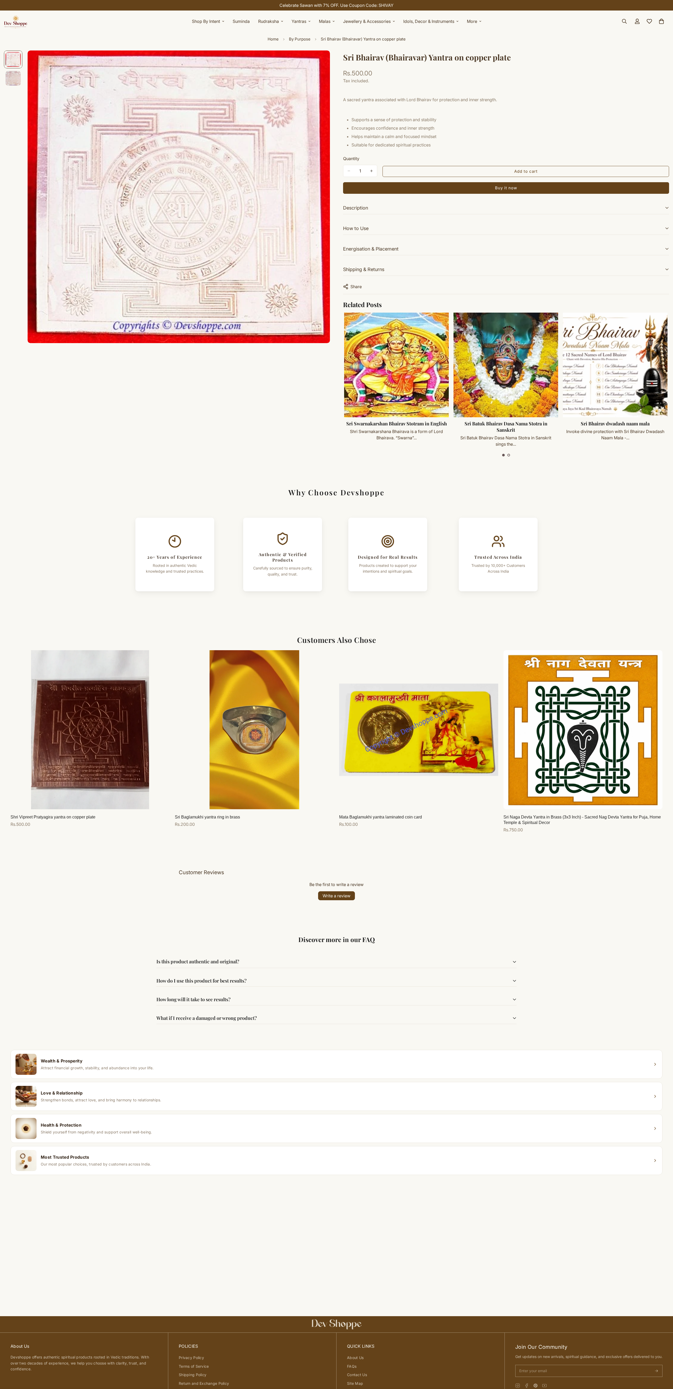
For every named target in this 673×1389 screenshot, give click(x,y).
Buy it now (506, 187)
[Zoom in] (319, 62)
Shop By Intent (206, 21)
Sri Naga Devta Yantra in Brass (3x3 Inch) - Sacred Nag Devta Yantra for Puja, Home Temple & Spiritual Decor (582, 820)
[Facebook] (526, 1385)
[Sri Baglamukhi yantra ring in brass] (254, 729)
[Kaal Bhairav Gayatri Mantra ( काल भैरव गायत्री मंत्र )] (615, 365)
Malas (324, 21)
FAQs (351, 1366)
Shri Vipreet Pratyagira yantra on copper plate (53, 817)
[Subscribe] (656, 1371)
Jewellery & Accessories (367, 21)
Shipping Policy (192, 1374)
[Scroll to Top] (663, 1360)
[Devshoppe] (16, 21)
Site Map (355, 1383)
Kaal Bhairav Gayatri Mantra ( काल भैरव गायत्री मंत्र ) (615, 426)
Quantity (351, 158)
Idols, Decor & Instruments (428, 21)
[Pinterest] (535, 1385)
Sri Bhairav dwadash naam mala (505, 423)
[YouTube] (544, 1385)
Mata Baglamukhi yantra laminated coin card (380, 817)
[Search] (624, 21)
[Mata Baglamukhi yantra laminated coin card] (418, 729)
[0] (661, 21)
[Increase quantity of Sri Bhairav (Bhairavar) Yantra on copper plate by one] (371, 171)
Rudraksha (268, 21)
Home (273, 39)
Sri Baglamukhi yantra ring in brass (207, 817)
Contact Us (357, 1374)
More (472, 21)
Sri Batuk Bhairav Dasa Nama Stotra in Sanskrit (396, 426)
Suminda (241, 21)
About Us (355, 1357)
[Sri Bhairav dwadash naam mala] (505, 365)
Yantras (299, 21)
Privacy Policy (191, 1357)
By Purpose (299, 39)
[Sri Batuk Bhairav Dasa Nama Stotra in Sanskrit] (396, 365)
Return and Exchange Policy (204, 1383)
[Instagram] (517, 1385)
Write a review (336, 895)
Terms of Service (194, 1366)
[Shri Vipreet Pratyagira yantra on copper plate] (90, 729)
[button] (503, 455)
